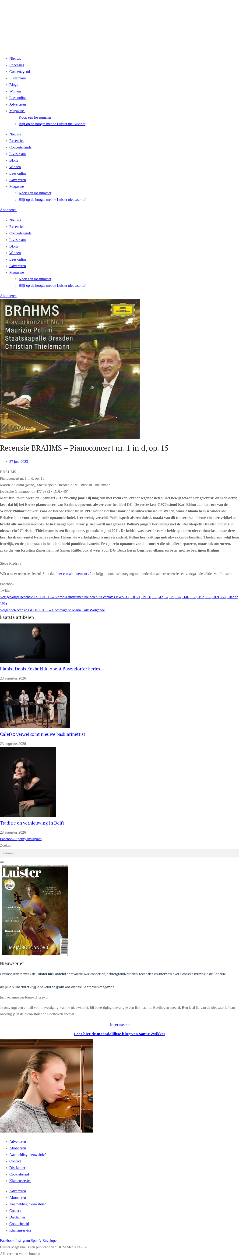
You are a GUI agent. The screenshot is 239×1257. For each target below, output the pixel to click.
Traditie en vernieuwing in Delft (32, 823)
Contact (15, 1161)
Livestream (17, 78)
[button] (119, 584)
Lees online (17, 98)
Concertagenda (20, 72)
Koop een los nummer (35, 117)
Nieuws (15, 58)
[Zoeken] (2, 862)
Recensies (16, 65)
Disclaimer (17, 1168)
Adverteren (17, 104)
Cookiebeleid (19, 1174)
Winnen (15, 91)
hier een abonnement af (73, 574)
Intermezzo (120, 1024)
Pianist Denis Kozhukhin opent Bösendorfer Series (50, 669)
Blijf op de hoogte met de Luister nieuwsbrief (52, 124)
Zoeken (5, 845)
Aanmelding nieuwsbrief (27, 1155)
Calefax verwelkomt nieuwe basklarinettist (42, 734)
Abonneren (17, 1148)
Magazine (16, 111)
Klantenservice (20, 1181)
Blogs (13, 85)
